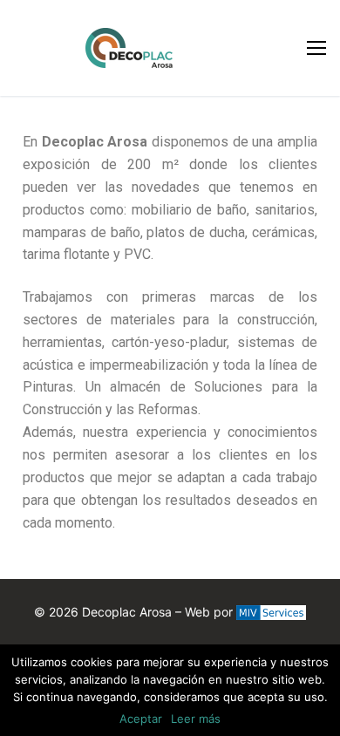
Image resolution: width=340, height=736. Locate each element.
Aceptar (140, 719)
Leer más (196, 719)
